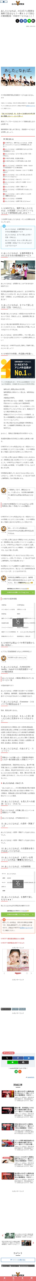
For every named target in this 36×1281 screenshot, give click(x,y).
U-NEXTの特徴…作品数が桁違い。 (15, 158)
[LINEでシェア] (29, 21)
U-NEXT (16, 1009)
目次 (7, 139)
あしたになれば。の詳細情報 (13, 198)
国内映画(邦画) (6, 1009)
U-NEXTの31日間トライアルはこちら (18, 914)
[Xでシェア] (17, 21)
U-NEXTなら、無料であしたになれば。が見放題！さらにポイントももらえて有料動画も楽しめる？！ (17, 144)
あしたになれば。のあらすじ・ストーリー (17, 179)
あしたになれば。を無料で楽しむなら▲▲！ (18, 201)
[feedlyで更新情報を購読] (16, 1071)
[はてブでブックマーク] (25, 21)
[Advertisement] (18, 46)
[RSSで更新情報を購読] (20, 1071)
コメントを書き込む (19, 1260)
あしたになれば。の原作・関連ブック (16, 186)
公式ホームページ (30, 105)
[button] (33, 21)
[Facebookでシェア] (21, 21)
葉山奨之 (23, 1009)
